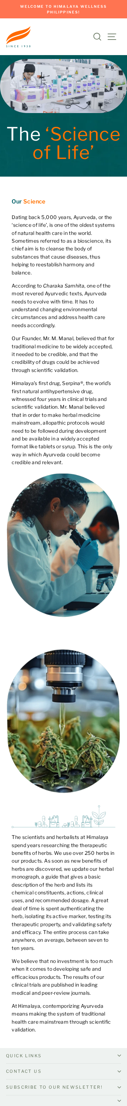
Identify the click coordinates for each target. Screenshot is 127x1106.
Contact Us (24, 1071)
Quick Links (24, 1055)
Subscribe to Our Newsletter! (54, 1087)
